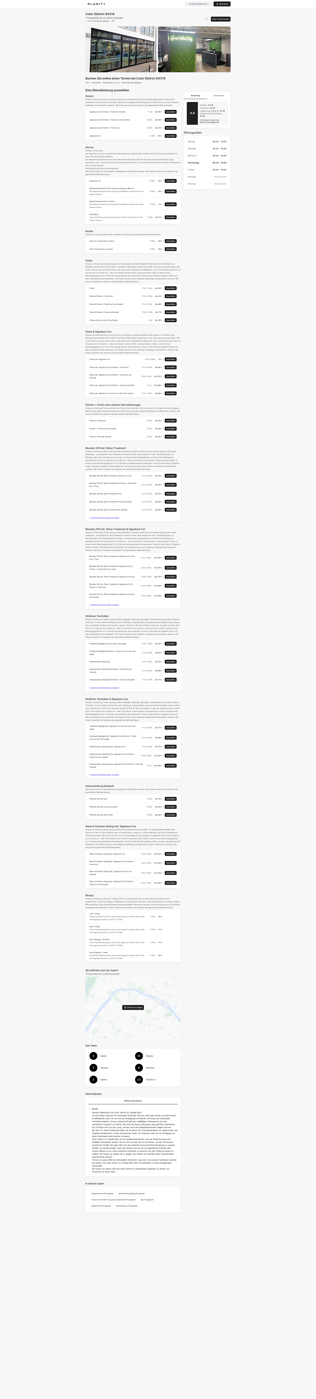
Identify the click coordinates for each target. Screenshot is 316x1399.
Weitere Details (95, 194)
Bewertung (195, 95)
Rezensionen (219, 95)
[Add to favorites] (206, 19)
